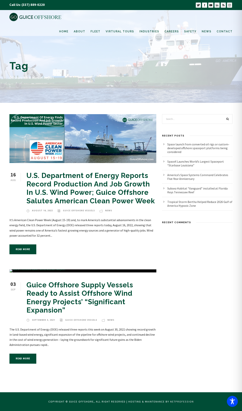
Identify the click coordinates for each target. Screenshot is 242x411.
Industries (149, 31)
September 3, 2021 (43, 319)
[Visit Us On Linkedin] (217, 4)
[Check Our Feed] (223, 4)
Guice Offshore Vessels (79, 210)
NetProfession (182, 401)
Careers (171, 31)
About (79, 31)
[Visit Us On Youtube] (211, 4)
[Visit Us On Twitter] (198, 4)
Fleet (95, 31)
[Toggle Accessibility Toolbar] (232, 401)
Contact (225, 31)
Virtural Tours (120, 31)
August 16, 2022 (42, 210)
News (206, 31)
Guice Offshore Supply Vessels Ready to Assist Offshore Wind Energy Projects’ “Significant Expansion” (79, 297)
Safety (190, 31)
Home (63, 31)
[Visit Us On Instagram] (229, 4)
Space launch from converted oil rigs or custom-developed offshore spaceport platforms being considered (198, 148)
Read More (23, 249)
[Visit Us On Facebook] (204, 4)
